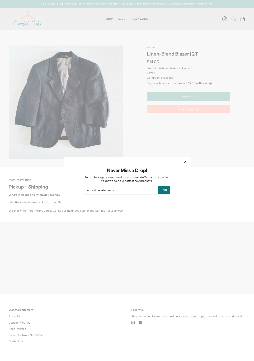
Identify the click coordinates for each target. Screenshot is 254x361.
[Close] (185, 162)
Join (164, 190)
